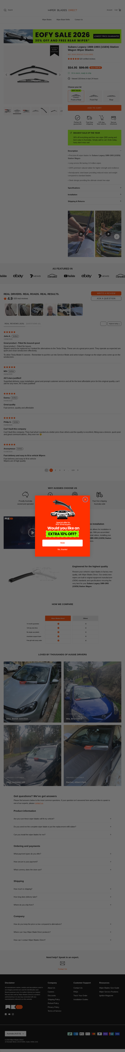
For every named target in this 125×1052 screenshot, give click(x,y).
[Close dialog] (85, 499)
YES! (62, 543)
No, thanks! (62, 549)
